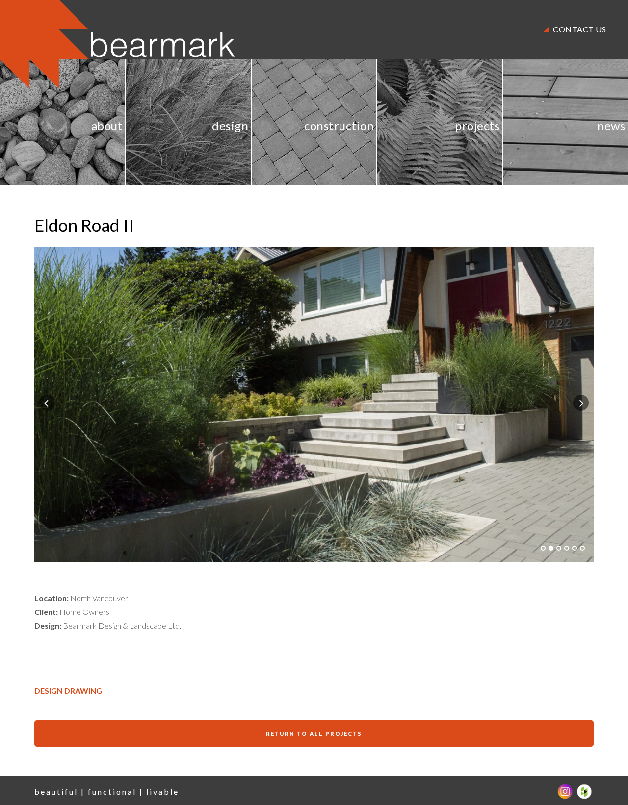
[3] (558, 548)
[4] (566, 548)
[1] (543, 548)
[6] (582, 548)
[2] (551, 548)
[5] (574, 548)
